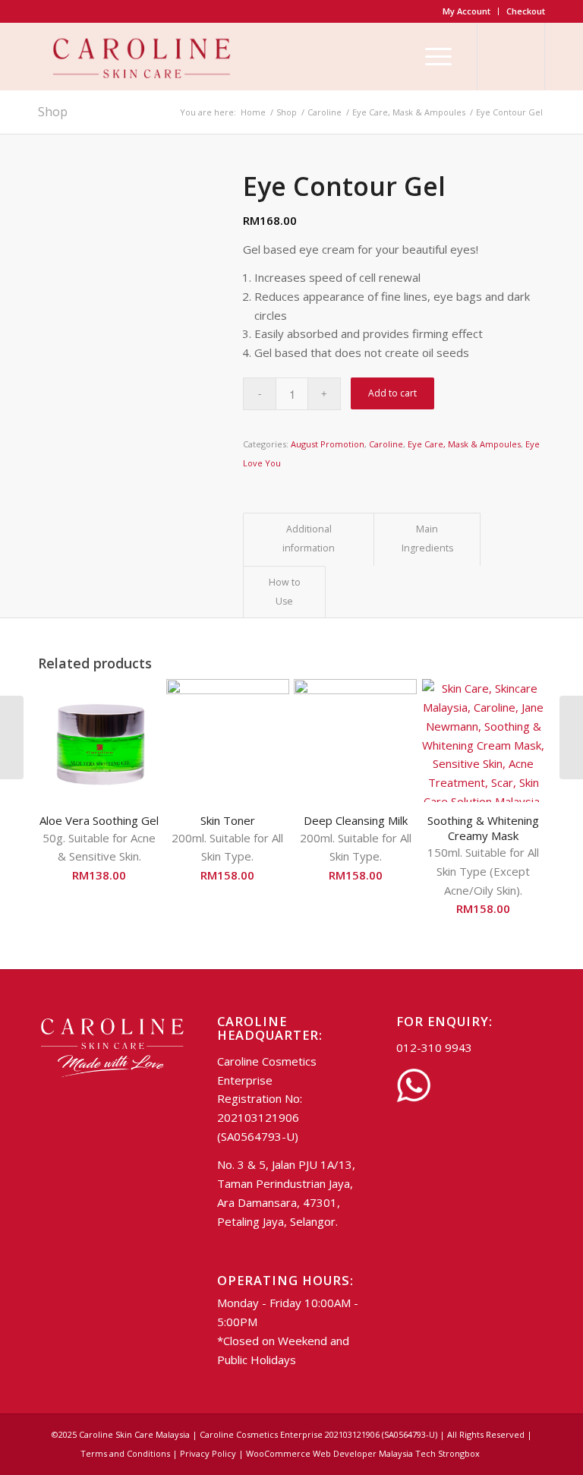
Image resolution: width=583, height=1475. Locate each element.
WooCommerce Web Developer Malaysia (329, 1453)
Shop (53, 111)
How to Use (285, 592)
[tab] (308, 539)
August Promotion (327, 444)
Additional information (308, 538)
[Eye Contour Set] (571, 737)
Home (253, 112)
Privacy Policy (208, 1453)
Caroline (324, 112)
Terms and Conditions (125, 1453)
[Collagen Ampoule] (12, 737)
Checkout (525, 11)
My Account (466, 11)
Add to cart (392, 393)
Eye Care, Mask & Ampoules (408, 112)
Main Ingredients (427, 538)
